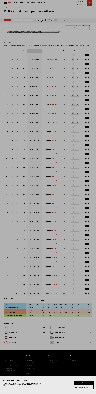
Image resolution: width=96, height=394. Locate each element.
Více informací (6, 388)
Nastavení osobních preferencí (83, 387)
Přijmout (83, 383)
